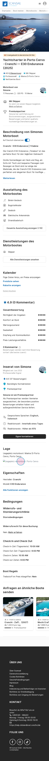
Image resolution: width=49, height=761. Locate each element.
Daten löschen (9, 291)
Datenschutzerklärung (19, 674)
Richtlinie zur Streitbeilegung (22, 692)
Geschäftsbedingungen (20, 680)
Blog (11, 686)
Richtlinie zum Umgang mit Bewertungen (26, 695)
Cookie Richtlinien (17, 677)
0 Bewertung (15, 73)
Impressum (14, 683)
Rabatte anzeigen (12, 285)
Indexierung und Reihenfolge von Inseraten (28, 689)
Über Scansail (15, 671)
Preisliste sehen (11, 281)
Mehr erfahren (15, 532)
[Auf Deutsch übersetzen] (27, 140)
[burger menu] (39, 4)
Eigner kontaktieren (24, 436)
